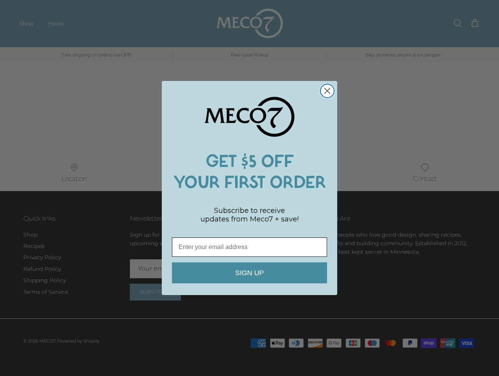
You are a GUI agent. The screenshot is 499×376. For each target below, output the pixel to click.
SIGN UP (249, 273)
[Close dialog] (327, 91)
